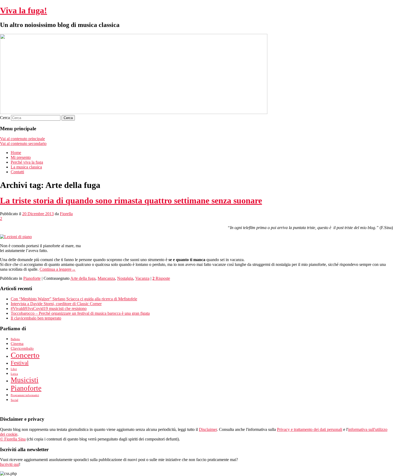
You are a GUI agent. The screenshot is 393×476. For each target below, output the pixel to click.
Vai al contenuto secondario (23, 143)
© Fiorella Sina (13, 439)
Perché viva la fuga (27, 162)
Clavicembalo (22, 348)
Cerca (5, 117)
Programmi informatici (25, 395)
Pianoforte (32, 278)
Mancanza (106, 278)
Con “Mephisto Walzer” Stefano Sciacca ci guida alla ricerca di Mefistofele (74, 299)
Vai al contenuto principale (22, 138)
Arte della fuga (82, 278)
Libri (14, 369)
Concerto (25, 355)
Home (16, 152)
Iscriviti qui (9, 464)
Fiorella (66, 213)
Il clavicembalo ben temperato (36, 318)
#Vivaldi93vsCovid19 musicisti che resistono (49, 308)
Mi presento (21, 157)
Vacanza (142, 278)
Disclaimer (208, 429)
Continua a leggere (58, 269)
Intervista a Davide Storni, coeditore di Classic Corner (56, 303)
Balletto (15, 339)
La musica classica (26, 167)
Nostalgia (125, 278)
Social (14, 400)
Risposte (161, 278)
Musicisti (24, 380)
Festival (20, 363)
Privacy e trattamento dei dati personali (309, 429)
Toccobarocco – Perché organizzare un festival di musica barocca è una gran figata (80, 313)
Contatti (17, 172)
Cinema (17, 343)
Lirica (14, 373)
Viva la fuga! (23, 10)
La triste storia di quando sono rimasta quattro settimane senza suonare (131, 200)
